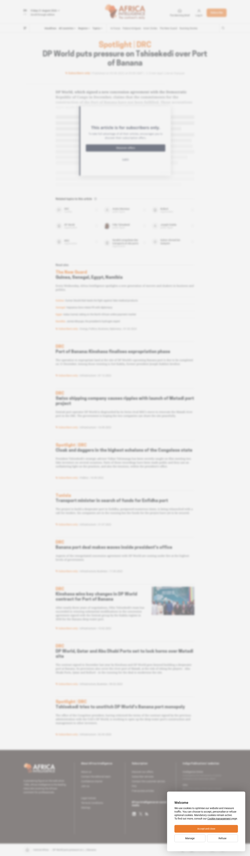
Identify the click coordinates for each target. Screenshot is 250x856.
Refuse (222, 838)
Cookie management (219, 818)
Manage (190, 838)
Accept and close (206, 828)
